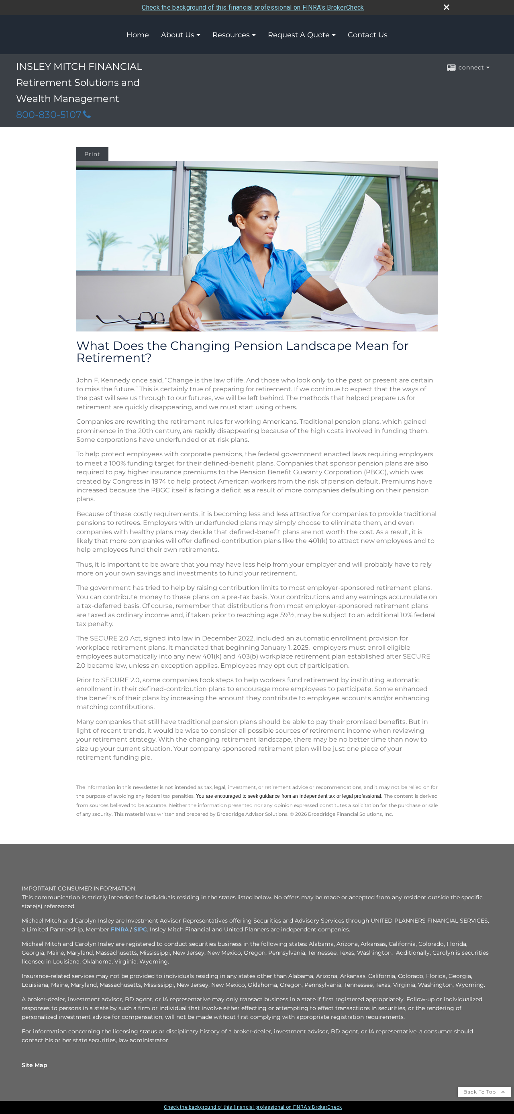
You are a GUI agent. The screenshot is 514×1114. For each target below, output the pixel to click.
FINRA (119, 929)
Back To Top (480, 1092)
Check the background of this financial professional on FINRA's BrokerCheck (253, 7)
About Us (177, 34)
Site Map (34, 1065)
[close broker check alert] (446, 7)
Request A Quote (299, 34)
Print (92, 154)
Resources (231, 34)
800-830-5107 (49, 114)
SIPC (140, 929)
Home (137, 34)
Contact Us (368, 34)
